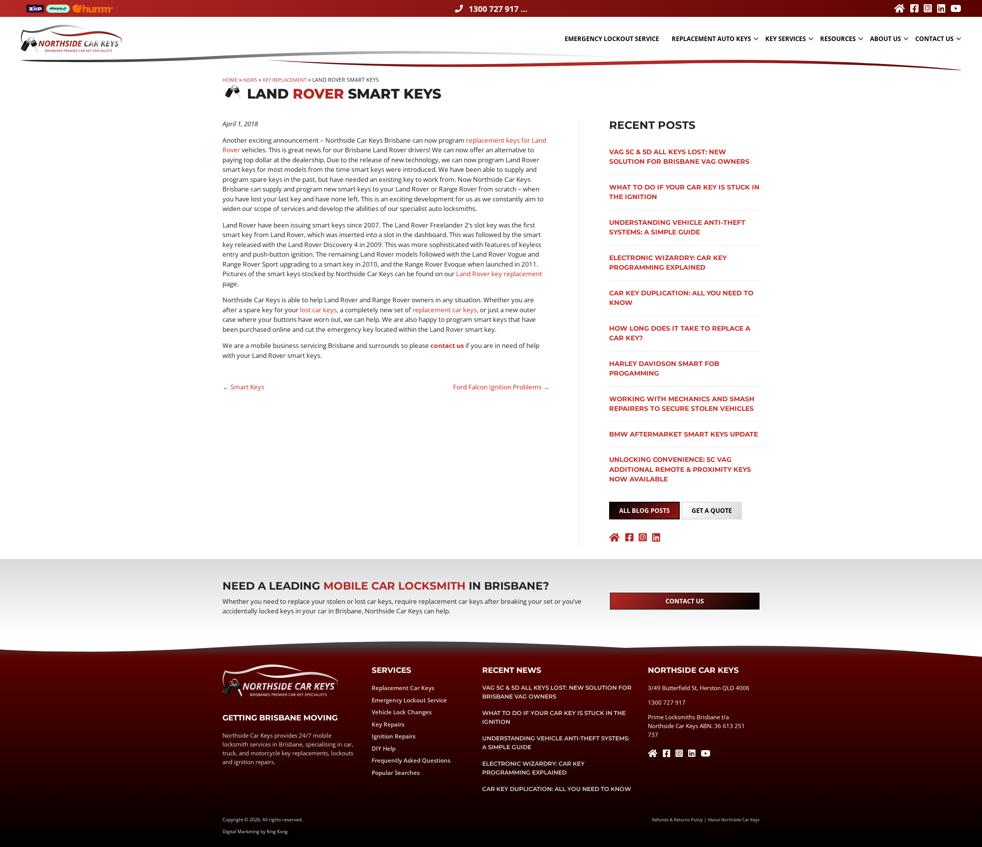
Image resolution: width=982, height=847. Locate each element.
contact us (447, 345)
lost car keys (318, 309)
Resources (838, 39)
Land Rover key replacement (499, 273)
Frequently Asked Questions (411, 760)
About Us (885, 39)
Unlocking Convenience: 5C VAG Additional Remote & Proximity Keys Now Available (680, 469)
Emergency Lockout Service (612, 39)
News (250, 79)
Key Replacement (284, 79)
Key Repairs (388, 724)
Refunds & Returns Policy (677, 819)
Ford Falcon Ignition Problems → (501, 386)
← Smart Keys (243, 386)
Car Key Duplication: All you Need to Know (556, 789)
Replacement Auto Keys (711, 39)
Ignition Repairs (393, 736)
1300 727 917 (666, 702)
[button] (756, 39)
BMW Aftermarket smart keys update (683, 434)
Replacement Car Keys (403, 688)
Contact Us (934, 39)
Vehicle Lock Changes (402, 712)
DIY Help (383, 748)
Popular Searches (396, 772)
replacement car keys (444, 309)
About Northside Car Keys (734, 819)
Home (229, 79)
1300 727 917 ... (498, 8)
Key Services (785, 39)
